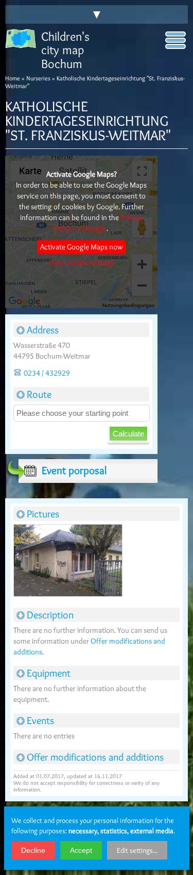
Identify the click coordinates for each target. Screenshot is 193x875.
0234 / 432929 (47, 373)
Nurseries (38, 78)
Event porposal (74, 470)
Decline (33, 850)
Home (12, 78)
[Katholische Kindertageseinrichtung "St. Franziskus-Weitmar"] (67, 561)
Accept (81, 850)
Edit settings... (137, 850)
